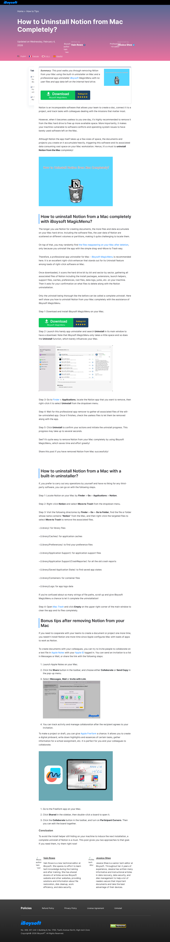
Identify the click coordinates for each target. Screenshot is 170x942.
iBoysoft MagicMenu (102, 257)
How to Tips (32, 11)
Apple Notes (57, 652)
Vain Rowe (77, 44)
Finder (56, 399)
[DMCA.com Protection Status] (118, 924)
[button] (65, 95)
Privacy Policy (70, 908)
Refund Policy (48, 908)
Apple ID (79, 652)
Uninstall (118, 908)
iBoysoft (74, 78)
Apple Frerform (88, 733)
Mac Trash (58, 606)
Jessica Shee (124, 44)
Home (20, 11)
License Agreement (95, 908)
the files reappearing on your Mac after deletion (103, 244)
